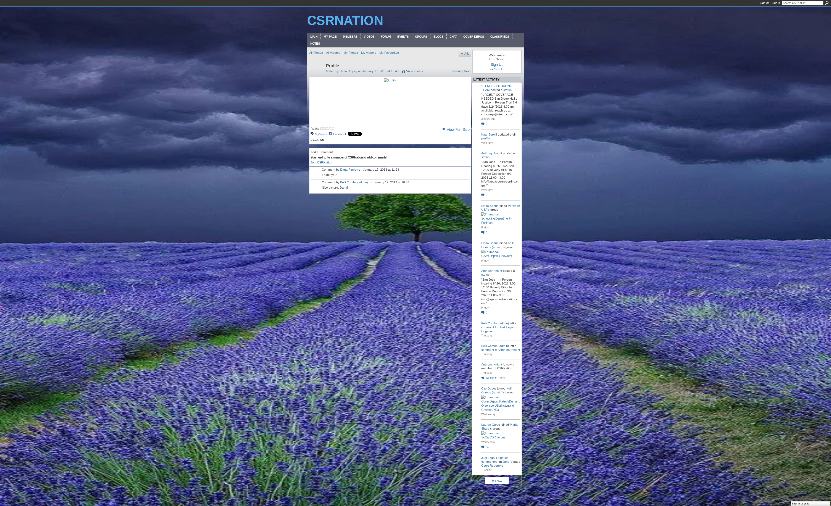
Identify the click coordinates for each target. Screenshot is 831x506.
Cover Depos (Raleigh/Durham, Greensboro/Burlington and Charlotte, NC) (500, 405)
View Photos (414, 71)
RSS (475, 483)
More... (497, 480)
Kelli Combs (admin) (354, 182)
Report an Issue (486, 499)
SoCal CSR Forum (493, 437)
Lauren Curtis (490, 424)
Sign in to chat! (801, 503)
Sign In (776, 3)
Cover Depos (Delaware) (496, 256)
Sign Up (764, 3)
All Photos (316, 52)
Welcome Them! (495, 377)
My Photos (350, 52)
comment (487, 327)
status (507, 90)
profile (485, 138)
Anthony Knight (491, 153)
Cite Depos (488, 388)
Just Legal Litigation (495, 457)
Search (827, 3)
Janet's (507, 461)
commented (489, 461)
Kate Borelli (489, 134)
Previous (455, 71)
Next (467, 71)
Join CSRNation (321, 162)
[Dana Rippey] (316, 75)
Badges (465, 499)
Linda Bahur (489, 205)
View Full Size (458, 130)
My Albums (368, 52)
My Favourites (389, 52)
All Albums (333, 52)
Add (466, 53)
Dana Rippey (348, 71)
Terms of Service (512, 499)
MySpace (321, 134)
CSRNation (345, 20)
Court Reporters (492, 465)
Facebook (340, 134)
